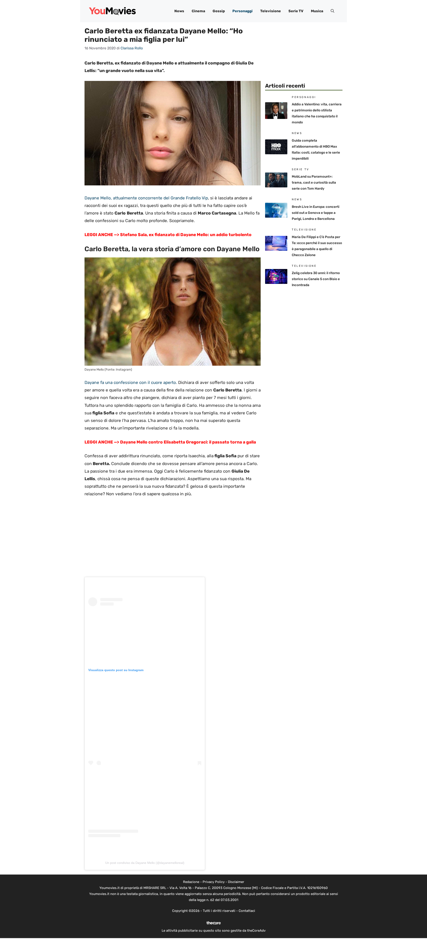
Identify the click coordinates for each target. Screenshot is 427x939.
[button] (332, 11)
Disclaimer (236, 882)
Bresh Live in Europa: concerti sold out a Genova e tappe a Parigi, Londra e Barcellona (315, 213)
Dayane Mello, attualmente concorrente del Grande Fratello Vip (146, 198)
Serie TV (295, 11)
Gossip (219, 11)
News (179, 11)
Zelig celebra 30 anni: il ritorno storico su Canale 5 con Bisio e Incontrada (316, 279)
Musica (317, 11)
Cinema (198, 11)
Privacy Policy (214, 882)
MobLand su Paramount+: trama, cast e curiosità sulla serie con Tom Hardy (314, 183)
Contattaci (247, 911)
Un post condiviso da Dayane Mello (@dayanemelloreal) (144, 863)
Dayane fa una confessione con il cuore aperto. (131, 382)
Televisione (270, 11)
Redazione (191, 882)
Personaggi (242, 11)
